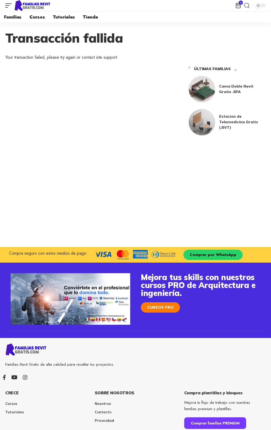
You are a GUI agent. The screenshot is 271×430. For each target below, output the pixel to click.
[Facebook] (4, 377)
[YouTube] (14, 377)
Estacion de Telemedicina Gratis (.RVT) (238, 122)
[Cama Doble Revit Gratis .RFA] (202, 89)
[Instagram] (25, 377)
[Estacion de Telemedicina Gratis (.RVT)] (202, 122)
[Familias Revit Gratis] (32, 5)
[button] (9, 5)
